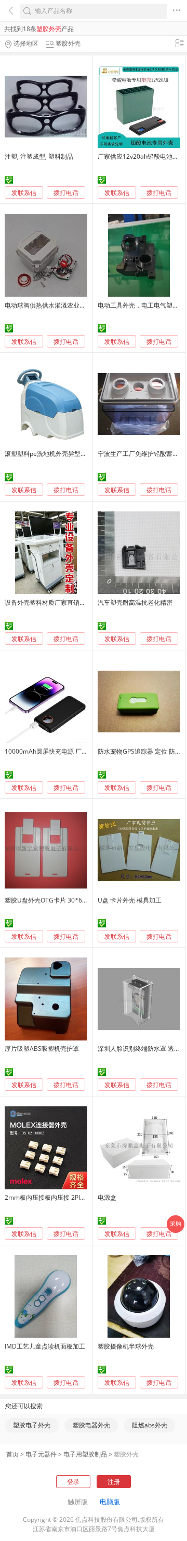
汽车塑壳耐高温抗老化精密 (135, 602)
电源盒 (107, 1197)
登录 (73, 1481)
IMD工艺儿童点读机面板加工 (45, 1346)
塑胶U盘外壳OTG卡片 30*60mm (51, 900)
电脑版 (110, 1501)
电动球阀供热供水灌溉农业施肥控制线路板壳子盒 (73, 305)
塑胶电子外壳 (31, 1425)
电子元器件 (41, 1454)
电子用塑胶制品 (85, 1454)
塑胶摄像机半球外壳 (126, 1346)
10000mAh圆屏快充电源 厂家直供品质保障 (65, 751)
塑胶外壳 (126, 1454)
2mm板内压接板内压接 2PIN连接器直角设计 (66, 1197)
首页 (12, 1454)
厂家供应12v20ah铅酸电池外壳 (141, 156)
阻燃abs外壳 (149, 1425)
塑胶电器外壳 (91, 1425)
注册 (114, 1481)
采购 (175, 1223)
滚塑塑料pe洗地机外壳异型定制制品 (55, 453)
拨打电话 (66, 193)
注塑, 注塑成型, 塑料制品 (39, 156)
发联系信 (23, 192)
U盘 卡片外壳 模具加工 (130, 900)
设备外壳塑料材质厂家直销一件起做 (54, 602)
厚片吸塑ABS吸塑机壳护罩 (42, 1048)
